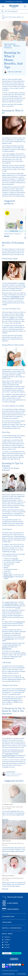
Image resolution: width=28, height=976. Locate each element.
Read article (5, 819)
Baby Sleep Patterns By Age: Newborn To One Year (13, 844)
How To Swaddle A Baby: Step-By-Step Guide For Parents (12, 808)
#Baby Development (8, 875)
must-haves (8, 753)
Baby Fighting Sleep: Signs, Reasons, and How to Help (12, 879)
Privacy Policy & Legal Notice (8, 973)
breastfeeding (15, 296)
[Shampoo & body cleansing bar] (14, 220)
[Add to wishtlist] (22, 210)
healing (15, 700)
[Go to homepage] (2, 15)
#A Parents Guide (7, 804)
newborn (11, 317)
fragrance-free (20, 621)
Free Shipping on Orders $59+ (14, 1)
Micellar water (8, 575)
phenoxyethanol (6, 648)
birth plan (15, 558)
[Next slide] (21, 222)
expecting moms (9, 639)
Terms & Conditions (22, 973)
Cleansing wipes (8, 576)
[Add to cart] (21, 227)
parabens (4, 647)
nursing (18, 607)
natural (7, 602)
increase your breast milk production (13, 298)
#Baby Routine (6, 840)
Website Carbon (16, 953)
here (14, 401)
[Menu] (2, 6)
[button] (14, 6)
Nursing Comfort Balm (11, 604)
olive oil (4, 615)
